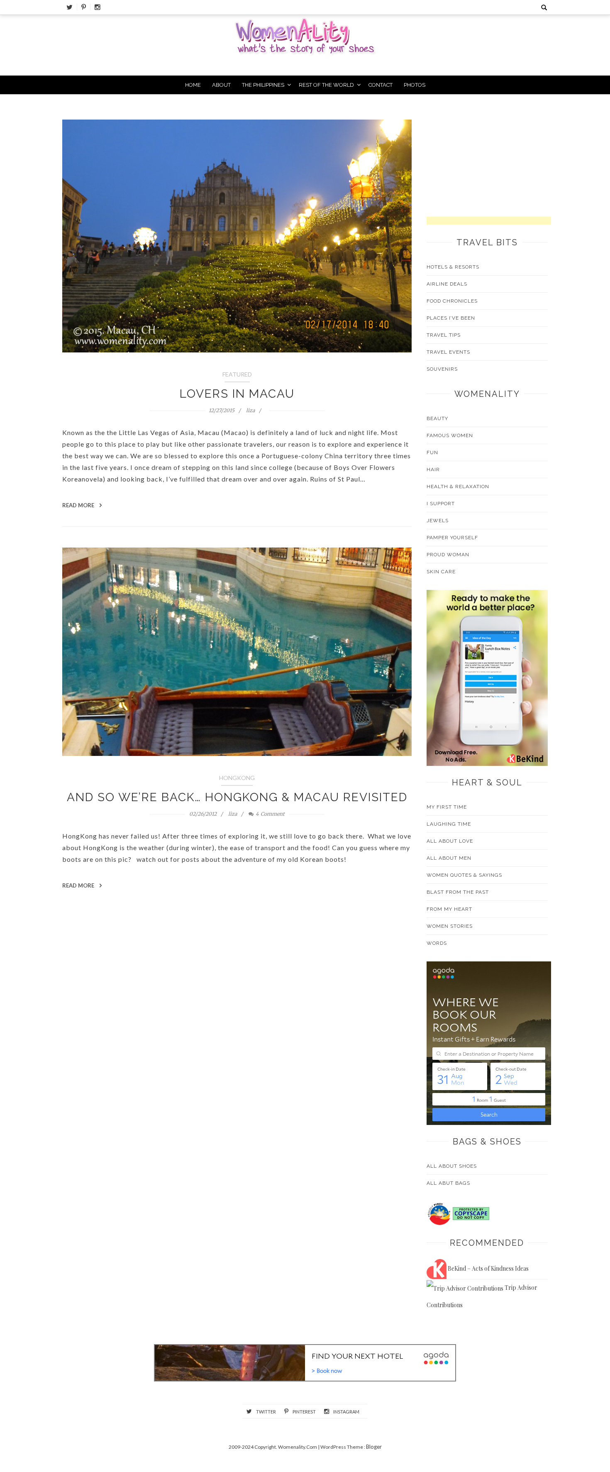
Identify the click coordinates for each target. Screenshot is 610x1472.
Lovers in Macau (237, 394)
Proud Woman (448, 555)
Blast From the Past (458, 892)
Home (193, 85)
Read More (78, 505)
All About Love (450, 841)
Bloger (374, 1446)
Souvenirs (442, 369)
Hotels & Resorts (453, 267)
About (221, 85)
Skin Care (441, 572)
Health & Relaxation (458, 486)
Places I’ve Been (451, 318)
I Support (441, 503)
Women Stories (450, 926)
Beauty (437, 418)
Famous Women (450, 435)
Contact (380, 85)
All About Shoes (452, 1166)
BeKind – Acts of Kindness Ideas (488, 1268)
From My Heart (449, 909)
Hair (433, 469)
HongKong (237, 777)
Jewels (438, 520)
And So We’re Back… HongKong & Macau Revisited (237, 797)
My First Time (447, 807)
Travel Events (448, 352)
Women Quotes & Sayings (464, 875)
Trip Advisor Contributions (482, 1296)
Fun (432, 452)
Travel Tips (444, 335)
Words (437, 943)
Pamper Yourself (452, 537)
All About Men (449, 858)
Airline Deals (447, 284)
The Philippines (263, 85)
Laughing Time (449, 824)
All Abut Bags (448, 1183)
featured (237, 374)
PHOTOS (414, 85)
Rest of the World (326, 85)
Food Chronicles (452, 301)
